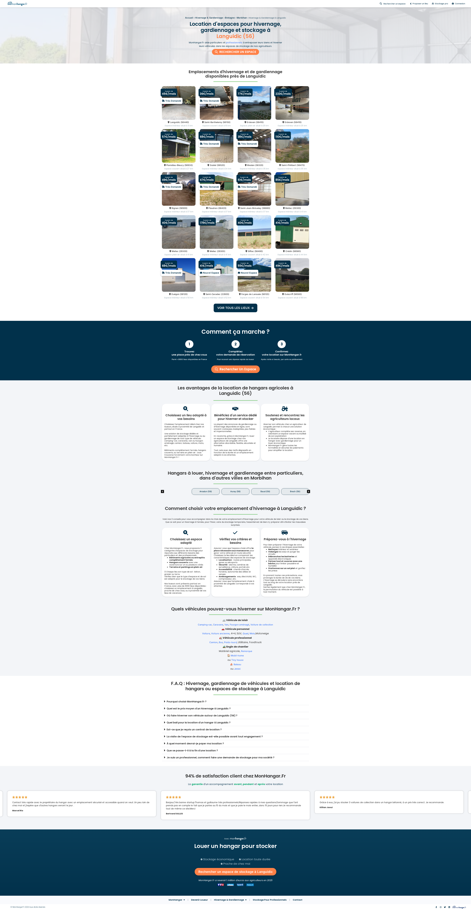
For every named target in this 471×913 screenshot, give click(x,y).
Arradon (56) (176, 491)
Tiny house (237, 660)
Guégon (175, 294)
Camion (213, 642)
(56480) (259, 251)
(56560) (298, 294)
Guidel (213, 165)
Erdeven (251, 122)
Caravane (218, 624)
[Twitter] (445, 907)
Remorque (246, 651)
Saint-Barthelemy (213, 122)
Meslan (251, 165)
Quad (246, 633)
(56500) (183, 208)
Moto (252, 633)
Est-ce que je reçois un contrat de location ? (194, 729)
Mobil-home (237, 655)
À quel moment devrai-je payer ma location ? (195, 743)
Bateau (237, 664)
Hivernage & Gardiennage (209, 17)
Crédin (288, 251)
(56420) (222, 208)
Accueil (189, 17)
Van (226, 624)
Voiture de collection (261, 624)
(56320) (259, 165)
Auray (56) (206, 491)
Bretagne (230, 17)
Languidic (175, 122)
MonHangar (175, 899)
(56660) (266, 208)
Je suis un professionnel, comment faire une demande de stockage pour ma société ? (220, 757)
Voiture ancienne (220, 633)
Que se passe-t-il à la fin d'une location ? (192, 750)
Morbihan (242, 17)
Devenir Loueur (199, 899)
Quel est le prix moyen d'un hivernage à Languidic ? (199, 708)
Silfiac (251, 251)
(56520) (221, 165)
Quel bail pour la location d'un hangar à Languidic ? (198, 722)
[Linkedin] (449, 907)
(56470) (301, 165)
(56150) (226, 122)
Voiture (206, 633)
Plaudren (212, 208)
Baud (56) (235, 491)
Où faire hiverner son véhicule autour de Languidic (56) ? (202, 715)
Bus (221, 642)
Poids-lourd (230, 642)
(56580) (297, 251)
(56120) (184, 294)
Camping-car (205, 624)
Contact (297, 899)
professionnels (234, 42)
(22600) (225, 294)
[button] (308, 491)
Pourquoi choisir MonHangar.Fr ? (186, 701)
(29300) (297, 208)
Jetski (237, 669)
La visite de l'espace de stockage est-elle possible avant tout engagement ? (215, 736)
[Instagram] (441, 907)
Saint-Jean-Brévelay (250, 208)
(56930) (188, 165)
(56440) (185, 122)
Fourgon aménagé (239, 624)
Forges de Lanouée (251, 294)
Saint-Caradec (213, 294)
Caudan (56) (295, 491)
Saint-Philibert (288, 165)
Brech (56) (265, 491)
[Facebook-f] (436, 907)
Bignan (175, 208)
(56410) (260, 122)
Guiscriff (288, 294)
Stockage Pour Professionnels (270, 899)
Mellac (288, 208)
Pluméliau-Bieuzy (175, 165)
